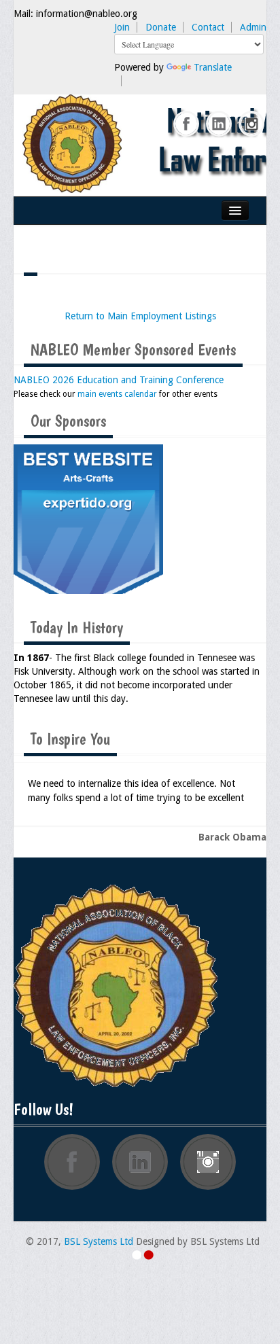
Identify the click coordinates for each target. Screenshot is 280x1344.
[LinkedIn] (219, 124)
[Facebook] (187, 124)
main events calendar (117, 394)
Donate (160, 27)
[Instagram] (252, 124)
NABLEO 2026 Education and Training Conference (119, 379)
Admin (253, 27)
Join (122, 27)
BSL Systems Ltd (98, 1241)
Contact (208, 27)
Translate (213, 67)
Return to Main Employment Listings (140, 316)
